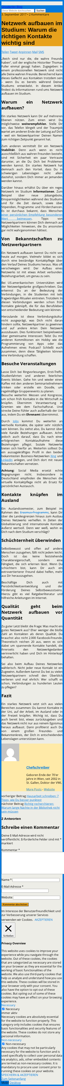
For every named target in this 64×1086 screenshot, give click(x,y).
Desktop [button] (15, 1083)
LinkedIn (7, 460)
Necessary (13, 1009)
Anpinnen (24, 52)
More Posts (34, 789)
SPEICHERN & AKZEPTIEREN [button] (19, 1075)
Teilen (5, 52)
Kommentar (10, 850)
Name (6, 880)
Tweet (14, 52)
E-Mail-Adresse (12, 887)
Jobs (16, 421)
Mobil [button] (5, 1083)
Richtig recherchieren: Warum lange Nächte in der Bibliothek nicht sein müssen (30, 807)
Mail (35, 52)
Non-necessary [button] (11, 1040)
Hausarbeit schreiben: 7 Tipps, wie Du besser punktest (30, 798)
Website (49, 789)
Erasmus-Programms (34, 512)
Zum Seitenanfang (13, 1079)
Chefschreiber (38, 767)
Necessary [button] (8, 1005)
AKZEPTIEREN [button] (44, 920)
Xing (53, 456)
